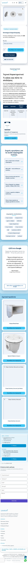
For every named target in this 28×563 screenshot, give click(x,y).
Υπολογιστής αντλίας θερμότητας (9, 547)
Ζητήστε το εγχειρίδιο (11, 138)
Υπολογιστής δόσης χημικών (8, 545)
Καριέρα (2, 537)
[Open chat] (25, 557)
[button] (23, 9)
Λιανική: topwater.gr (16, 560)
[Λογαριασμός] (14, 3)
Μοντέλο (5, 40)
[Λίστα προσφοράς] (16, 3)
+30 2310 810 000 (7, 440)
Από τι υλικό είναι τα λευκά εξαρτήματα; (12, 161)
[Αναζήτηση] (12, 3)
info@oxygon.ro (6, 455)
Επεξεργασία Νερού (5, 525)
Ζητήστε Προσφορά (10, 55)
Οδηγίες (14, 445)
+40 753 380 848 (6, 454)
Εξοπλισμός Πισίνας (5, 521)
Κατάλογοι (3, 533)
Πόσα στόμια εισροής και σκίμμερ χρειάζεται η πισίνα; (13, 201)
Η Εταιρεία (3, 531)
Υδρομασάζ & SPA (4, 523)
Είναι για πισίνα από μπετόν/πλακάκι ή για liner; (13, 177)
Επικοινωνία (3, 540)
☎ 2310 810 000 (8, 59)
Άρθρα (2, 535)
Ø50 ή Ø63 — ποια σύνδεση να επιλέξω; (13, 169)
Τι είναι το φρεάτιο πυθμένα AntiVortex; (13, 193)
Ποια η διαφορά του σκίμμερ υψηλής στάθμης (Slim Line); (13, 185)
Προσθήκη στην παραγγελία (16, 49)
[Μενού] (25, 2)
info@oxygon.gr (6, 442)
